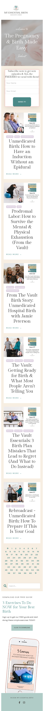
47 (30, 567)
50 (11, 570)
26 (24, 558)
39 (22, 564)
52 (22, 570)
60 (30, 573)
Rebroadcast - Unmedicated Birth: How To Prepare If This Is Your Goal (22, 521)
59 (25, 573)
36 (6, 564)
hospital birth (20, 287)
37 (11, 564)
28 (35, 558)
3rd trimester (11, 206)
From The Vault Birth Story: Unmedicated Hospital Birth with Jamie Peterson (22, 308)
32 (22, 561)
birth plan (10, 431)
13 (28, 551)
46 (24, 567)
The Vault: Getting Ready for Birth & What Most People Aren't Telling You (22, 378)
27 (30, 558)
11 (19, 551)
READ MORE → (14, 174)
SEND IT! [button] (22, 102)
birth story (10, 287)
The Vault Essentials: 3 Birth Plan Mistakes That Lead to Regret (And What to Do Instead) (22, 451)
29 (6, 561)
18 (16, 554)
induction (10, 136)
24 (14, 558)
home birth (18, 360)
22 (36, 554)
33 (27, 561)
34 (32, 561)
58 (19, 573)
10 (15, 551)
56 (9, 573)
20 (26, 554)
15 (38, 551)
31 (17, 561)
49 (6, 570)
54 (32, 570)
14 (33, 551)
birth (8, 506)
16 (7, 554)
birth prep (10, 360)
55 (38, 570)
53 (27, 570)
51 (17, 570)
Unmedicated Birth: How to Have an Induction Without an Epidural (22, 154)
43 (8, 567)
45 (19, 567)
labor (19, 206)
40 (27, 564)
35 (38, 561)
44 (14, 567)
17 (12, 554)
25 (19, 558)
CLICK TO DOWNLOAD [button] (22, 627)
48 (35, 567)
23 (8, 558)
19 (21, 554)
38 (17, 564)
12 (24, 551)
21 (32, 554)
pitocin (17, 136)
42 (38, 564)
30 (11, 561)
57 (14, 573)
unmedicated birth (27, 136)
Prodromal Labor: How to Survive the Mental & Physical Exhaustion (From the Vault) (22, 229)
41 (33, 564)
